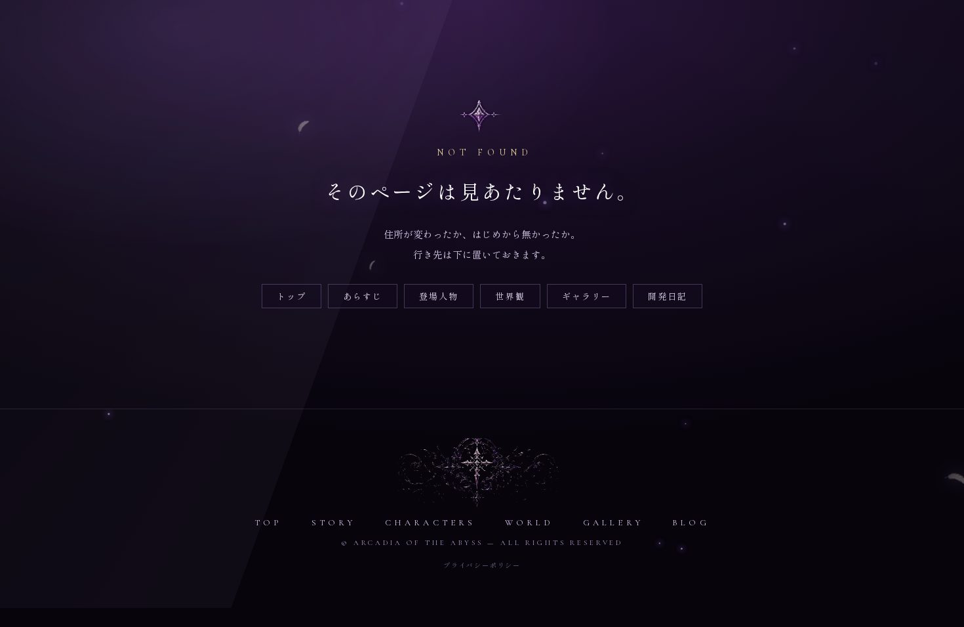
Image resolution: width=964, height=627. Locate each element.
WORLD (529, 522)
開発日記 (667, 296)
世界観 (510, 296)
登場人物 (438, 296)
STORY (333, 522)
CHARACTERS (430, 522)
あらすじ (362, 296)
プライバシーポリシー (482, 565)
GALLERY (613, 522)
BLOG (691, 522)
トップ (291, 296)
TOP (268, 522)
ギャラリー (586, 296)
